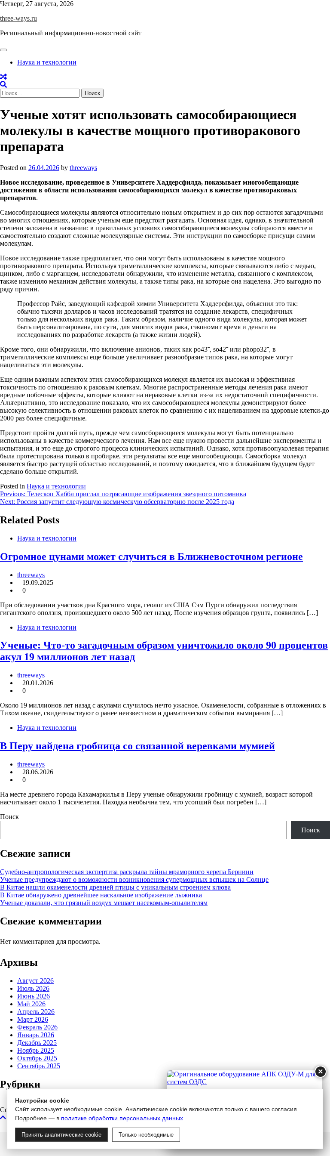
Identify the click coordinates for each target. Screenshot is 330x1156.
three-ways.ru (18, 18)
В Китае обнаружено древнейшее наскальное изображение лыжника (101, 895)
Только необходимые (146, 1134)
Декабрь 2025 (37, 1042)
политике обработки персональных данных (122, 1118)
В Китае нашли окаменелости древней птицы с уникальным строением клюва (115, 887)
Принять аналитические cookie (61, 1134)
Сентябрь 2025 (38, 1065)
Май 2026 (31, 1004)
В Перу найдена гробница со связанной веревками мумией (137, 745)
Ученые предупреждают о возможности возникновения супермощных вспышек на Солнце (134, 879)
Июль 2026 (33, 988)
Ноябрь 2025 (35, 1050)
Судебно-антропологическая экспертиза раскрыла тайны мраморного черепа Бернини (127, 871)
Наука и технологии (46, 62)
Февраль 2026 (37, 1027)
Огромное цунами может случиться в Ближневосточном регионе (151, 556)
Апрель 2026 (36, 1011)
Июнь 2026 (33, 996)
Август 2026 (35, 980)
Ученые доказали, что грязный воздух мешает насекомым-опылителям (104, 902)
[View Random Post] (3, 76)
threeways (83, 167)
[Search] (3, 84)
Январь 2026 (35, 1035)
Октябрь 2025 (37, 1058)
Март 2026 (32, 1019)
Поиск (9, 816)
